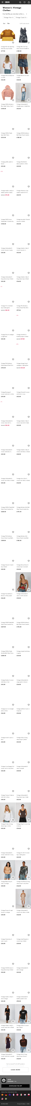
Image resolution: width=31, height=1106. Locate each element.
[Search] (20, 2)
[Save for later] (13, 43)
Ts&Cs (28, 1103)
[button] (2, 1095)
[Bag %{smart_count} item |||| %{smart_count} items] (29, 2)
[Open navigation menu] (2, 2)
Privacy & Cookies (21, 1103)
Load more (15, 1070)
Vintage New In (9, 17)
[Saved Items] (24, 2)
